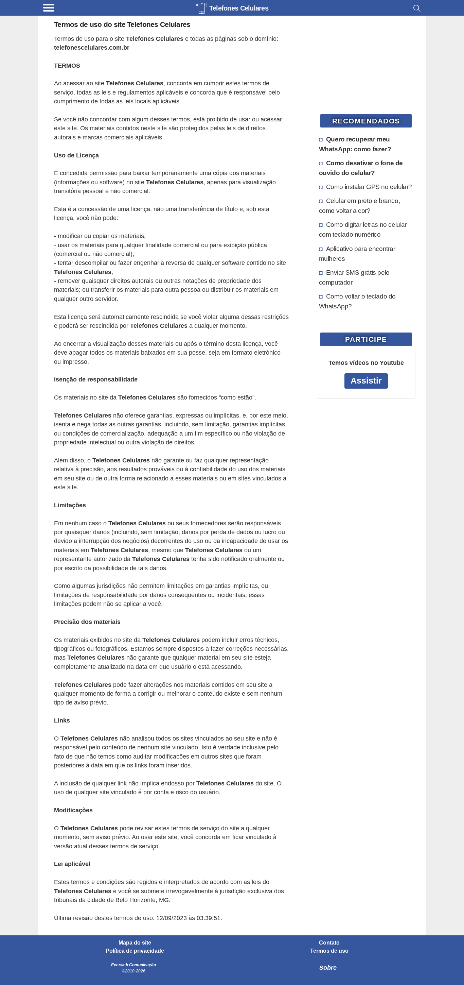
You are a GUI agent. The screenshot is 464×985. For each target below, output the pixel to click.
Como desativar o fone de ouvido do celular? (361, 167)
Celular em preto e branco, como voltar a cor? (359, 205)
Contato (329, 943)
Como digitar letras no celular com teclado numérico (363, 229)
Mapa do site (135, 943)
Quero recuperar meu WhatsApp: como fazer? (355, 144)
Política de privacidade (135, 951)
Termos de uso (329, 951)
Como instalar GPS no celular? (369, 186)
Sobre (328, 967)
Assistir (366, 380)
